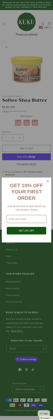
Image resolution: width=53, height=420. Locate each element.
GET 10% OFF (26, 230)
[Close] (47, 181)
